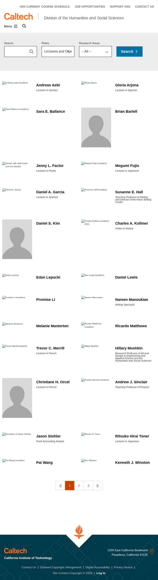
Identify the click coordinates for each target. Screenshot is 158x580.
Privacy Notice (123, 567)
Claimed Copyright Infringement (60, 567)
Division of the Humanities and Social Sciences (84, 18)
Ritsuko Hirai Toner (132, 436)
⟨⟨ (60, 485)
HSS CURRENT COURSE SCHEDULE (45, 6)
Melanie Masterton (52, 326)
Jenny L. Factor (50, 166)
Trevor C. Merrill (50, 348)
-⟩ (88, 485)
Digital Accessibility (98, 567)
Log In (101, 573)
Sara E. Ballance (50, 111)
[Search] (24, 26)
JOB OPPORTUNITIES (90, 6)
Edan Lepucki (48, 277)
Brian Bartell (126, 111)
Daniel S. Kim (48, 223)
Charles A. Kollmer (131, 223)
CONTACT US (144, 6)
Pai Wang (44, 462)
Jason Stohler (48, 436)
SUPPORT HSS (120, 6)
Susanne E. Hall (129, 192)
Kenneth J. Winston (132, 462)
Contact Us (29, 567)
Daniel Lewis (126, 277)
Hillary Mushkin (129, 348)
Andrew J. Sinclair (131, 382)
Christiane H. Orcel (53, 382)
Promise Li (45, 300)
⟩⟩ (97, 485)
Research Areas (89, 43)
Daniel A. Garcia (50, 192)
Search (8, 43)
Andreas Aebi (48, 85)
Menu (8, 26)
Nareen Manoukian (131, 300)
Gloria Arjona (126, 85)
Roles (45, 43)
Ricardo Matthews (131, 326)
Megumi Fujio (127, 166)
